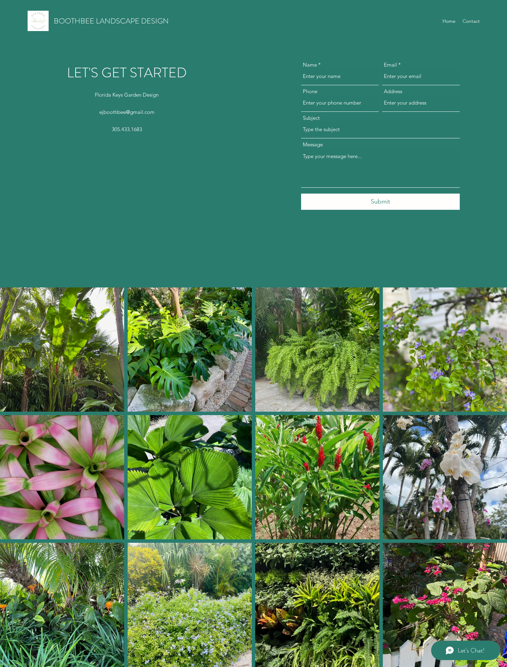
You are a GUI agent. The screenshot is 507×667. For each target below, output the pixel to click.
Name (310, 64)
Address (393, 91)
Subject (311, 117)
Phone (310, 91)
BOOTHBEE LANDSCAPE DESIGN (111, 21)
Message (313, 144)
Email (390, 64)
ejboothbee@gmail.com (127, 112)
